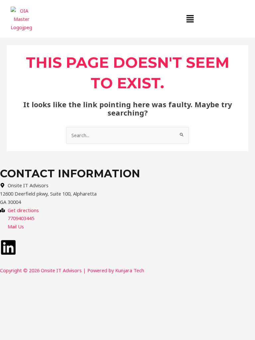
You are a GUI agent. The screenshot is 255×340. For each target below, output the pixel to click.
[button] (190, 19)
